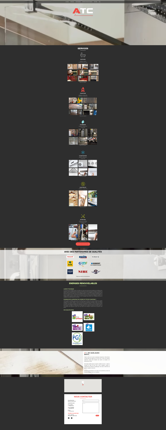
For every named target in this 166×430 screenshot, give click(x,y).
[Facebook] (68, 418)
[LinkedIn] (71, 418)
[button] (72, 66)
